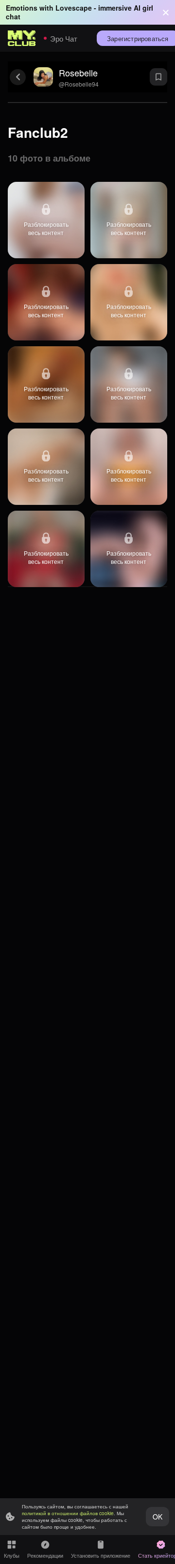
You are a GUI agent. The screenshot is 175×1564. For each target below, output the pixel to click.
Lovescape (73, 8)
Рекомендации (45, 1555)
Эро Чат (63, 38)
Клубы (11, 1555)
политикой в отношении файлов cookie (68, 1513)
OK (157, 1516)
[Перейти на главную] (22, 38)
